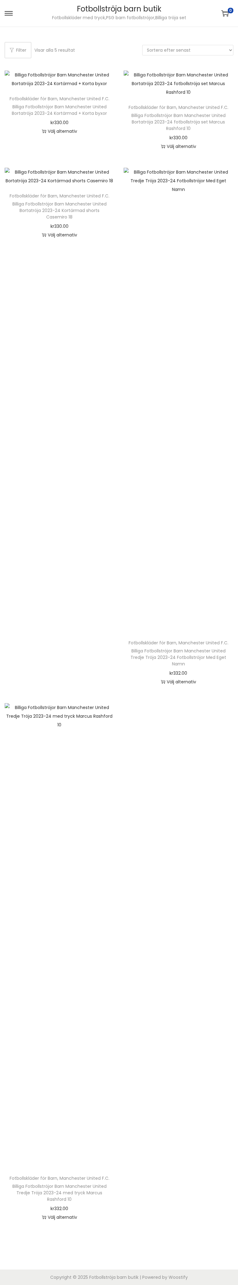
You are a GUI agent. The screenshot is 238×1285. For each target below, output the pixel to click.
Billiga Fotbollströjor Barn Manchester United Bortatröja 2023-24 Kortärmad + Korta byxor (59, 110)
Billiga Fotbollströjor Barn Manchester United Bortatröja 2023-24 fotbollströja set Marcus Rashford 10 (178, 122)
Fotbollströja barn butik (119, 9)
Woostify (178, 1277)
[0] (225, 13)
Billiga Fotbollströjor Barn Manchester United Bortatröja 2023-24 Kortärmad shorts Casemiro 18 (59, 210)
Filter (21, 50)
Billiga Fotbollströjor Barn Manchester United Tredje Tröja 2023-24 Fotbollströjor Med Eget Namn (178, 657)
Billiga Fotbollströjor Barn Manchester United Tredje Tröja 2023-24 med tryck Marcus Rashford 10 (59, 1192)
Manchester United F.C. (84, 99)
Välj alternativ (62, 131)
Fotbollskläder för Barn (33, 99)
